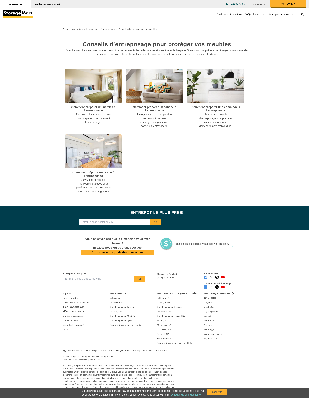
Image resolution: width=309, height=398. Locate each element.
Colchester (209, 307)
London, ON (116, 311)
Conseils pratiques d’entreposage (97, 29)
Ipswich (207, 316)
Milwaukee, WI (164, 325)
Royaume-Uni (210, 338)
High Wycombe (211, 311)
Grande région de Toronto (122, 307)
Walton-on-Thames (213, 334)
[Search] (155, 222)
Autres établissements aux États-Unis (174, 343)
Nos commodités (71, 320)
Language (257, 4)
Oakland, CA (163, 334)
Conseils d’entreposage (73, 325)
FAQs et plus (252, 14)
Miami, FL (162, 320)
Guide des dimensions (229, 14)
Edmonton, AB (117, 302)
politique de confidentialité (186, 394)
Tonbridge (209, 329)
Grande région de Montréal (123, 316)
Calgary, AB (116, 298)
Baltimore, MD (164, 298)
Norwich (208, 325)
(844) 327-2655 (237, 4)
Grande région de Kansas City (171, 316)
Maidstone (209, 320)
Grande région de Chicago (169, 307)
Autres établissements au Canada (125, 325)
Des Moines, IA (164, 311)
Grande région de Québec (122, 320)
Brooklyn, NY (163, 302)
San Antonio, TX (165, 338)
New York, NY (164, 329)
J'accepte (217, 392)
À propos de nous (279, 14)
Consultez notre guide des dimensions (118, 252)
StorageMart (69, 29)
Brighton (208, 302)
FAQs (65, 329)
